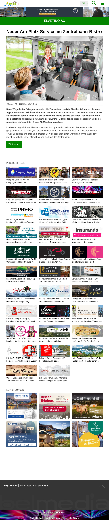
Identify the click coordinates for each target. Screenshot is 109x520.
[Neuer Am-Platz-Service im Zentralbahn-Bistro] (54, 68)
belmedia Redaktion (28, 104)
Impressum (10, 485)
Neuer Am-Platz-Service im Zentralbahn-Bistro (54, 31)
